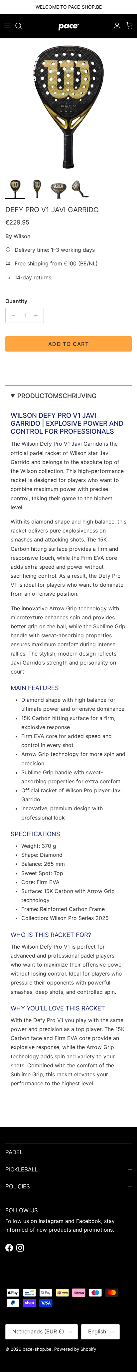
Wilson (22, 236)
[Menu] (7, 26)
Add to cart (68, 344)
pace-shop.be (37, 1349)
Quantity (16, 301)
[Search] (22, 26)
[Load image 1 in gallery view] (68, 107)
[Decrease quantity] (11, 315)
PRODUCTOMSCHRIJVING (56, 396)
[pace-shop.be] (68, 26)
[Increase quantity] (38, 315)
